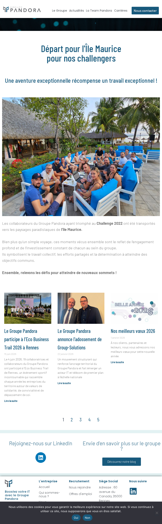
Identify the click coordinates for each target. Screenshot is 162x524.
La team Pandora (99, 10)
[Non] (157, 513)
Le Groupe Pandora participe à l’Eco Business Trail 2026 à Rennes (26, 339)
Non (87, 517)
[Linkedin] (40, 457)
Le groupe (59, 10)
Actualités (76, 10)
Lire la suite (11, 400)
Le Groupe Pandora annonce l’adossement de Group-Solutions (80, 339)
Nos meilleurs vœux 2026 (133, 331)
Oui (76, 517)
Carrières (120, 10)
